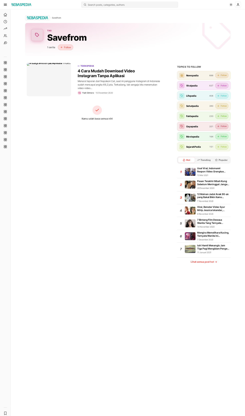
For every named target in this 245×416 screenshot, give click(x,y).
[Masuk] (238, 5)
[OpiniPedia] (5, 104)
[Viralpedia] (5, 76)
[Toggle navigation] (5, 5)
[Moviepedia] (5, 90)
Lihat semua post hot (204, 261)
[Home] (5, 14)
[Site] (5, 42)
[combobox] (132, 5)
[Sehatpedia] (5, 69)
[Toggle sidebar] (11, 212)
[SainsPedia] (5, 139)
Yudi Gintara (88, 93)
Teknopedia (87, 66)
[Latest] (5, 21)
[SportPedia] (5, 111)
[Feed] (5, 35)
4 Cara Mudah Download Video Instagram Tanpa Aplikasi (106, 73)
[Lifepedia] (5, 83)
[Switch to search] (85, 4)
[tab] (186, 160)
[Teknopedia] (5, 146)
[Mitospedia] (5, 118)
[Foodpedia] (5, 132)
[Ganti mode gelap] (231, 5)
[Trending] (5, 28)
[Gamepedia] (5, 97)
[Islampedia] (5, 125)
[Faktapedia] (5, 62)
